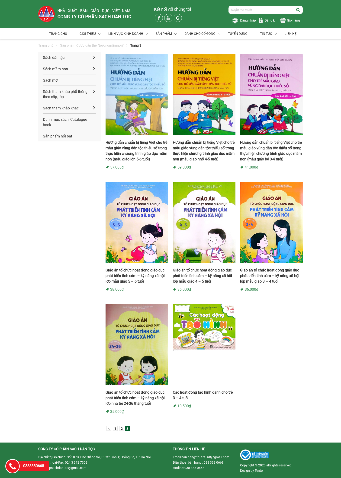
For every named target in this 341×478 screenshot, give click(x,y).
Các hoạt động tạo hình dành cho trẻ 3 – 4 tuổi (203, 395)
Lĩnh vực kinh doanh (125, 33)
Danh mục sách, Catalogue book (65, 122)
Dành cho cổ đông (200, 33)
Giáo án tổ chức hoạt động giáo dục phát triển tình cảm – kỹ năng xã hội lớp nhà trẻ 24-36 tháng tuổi (135, 398)
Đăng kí (270, 20)
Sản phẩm (164, 33)
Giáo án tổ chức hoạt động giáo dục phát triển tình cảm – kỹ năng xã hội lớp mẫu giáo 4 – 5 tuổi (202, 276)
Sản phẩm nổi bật (57, 136)
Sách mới (50, 80)
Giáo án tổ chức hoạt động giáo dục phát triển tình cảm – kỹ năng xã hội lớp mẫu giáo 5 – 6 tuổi (135, 276)
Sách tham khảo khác (61, 108)
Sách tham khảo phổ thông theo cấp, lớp (65, 94)
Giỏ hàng (293, 20)
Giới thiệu (88, 33)
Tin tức (266, 33)
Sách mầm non (55, 69)
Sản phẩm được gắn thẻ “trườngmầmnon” (92, 45)
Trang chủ (58, 33)
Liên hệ (290, 33)
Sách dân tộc (53, 57)
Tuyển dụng (238, 33)
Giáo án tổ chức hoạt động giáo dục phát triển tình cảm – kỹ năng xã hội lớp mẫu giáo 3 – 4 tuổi (269, 276)
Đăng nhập (248, 20)
